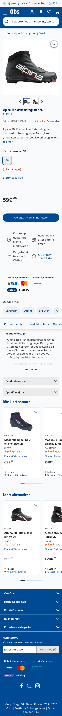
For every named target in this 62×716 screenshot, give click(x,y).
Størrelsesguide (13, 177)
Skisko (43, 33)
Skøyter (44, 310)
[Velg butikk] (41, 12)
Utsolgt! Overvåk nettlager (31, 217)
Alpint (28, 310)
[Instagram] (37, 685)
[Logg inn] (32, 12)
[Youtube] (29, 685)
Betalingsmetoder (18, 277)
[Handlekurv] (57, 12)
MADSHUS (9, 435)
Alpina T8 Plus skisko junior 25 (18, 534)
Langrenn (30, 33)
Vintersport (14, 33)
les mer (8, 141)
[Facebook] (21, 685)
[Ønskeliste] (49, 12)
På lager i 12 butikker (17, 475)
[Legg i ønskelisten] (54, 44)
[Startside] (18, 12)
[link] (46, 121)
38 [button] (7, 160)
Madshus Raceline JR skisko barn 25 (18, 441)
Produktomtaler (39, 324)
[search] (6, 21)
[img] (21, 451)
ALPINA (7, 114)
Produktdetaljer (14, 324)
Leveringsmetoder (44, 277)
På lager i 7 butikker (16, 572)
